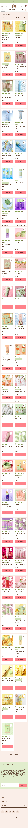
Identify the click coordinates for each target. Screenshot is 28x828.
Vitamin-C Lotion (19, 682)
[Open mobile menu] (2, 6)
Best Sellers (12, 9)
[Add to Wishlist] (11, 23)
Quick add (7, 45)
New (4, 9)
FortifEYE (17, 243)
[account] (22, 6)
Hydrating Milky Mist (20, 391)
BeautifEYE (17, 37)
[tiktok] (6, 811)
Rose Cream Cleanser (20, 564)
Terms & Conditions (24, 826)
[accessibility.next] (26, 2)
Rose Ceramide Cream (7, 564)
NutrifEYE (4, 475)
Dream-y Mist (18, 214)
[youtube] (17, 811)
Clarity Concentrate (6, 155)
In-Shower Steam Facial (7, 446)
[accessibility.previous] (2, 2)
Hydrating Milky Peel (7, 419)
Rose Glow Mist (5, 591)
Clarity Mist (17, 155)
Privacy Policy (13, 826)
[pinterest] (13, 811)
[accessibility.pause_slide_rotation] (3, 1)
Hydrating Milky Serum (20, 419)
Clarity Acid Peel (19, 95)
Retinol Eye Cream (6, 533)
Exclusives (21, 9)
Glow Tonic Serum (6, 391)
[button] (14, 793)
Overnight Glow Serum (20, 477)
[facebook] (10, 811)
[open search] (6, 6)
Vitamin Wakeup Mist (7, 649)
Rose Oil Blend (18, 591)
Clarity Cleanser (5, 126)
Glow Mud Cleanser (6, 301)
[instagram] (2, 811)
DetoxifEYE (4, 215)
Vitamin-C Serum (6, 711)
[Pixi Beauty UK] (14, 6)
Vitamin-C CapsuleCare (7, 680)
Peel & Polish (18, 504)
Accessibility (3, 826)
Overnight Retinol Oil (7, 506)
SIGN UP (23, 785)
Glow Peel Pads (18, 301)
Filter (3, 17)
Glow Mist (17, 273)
